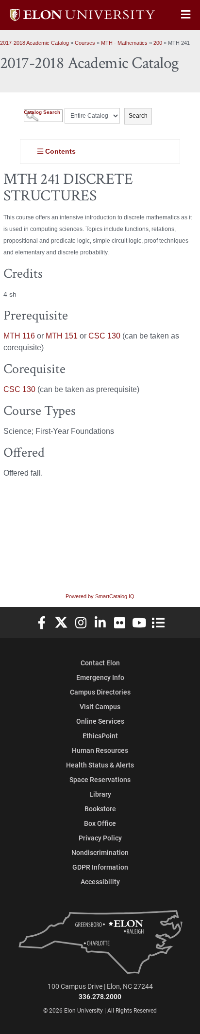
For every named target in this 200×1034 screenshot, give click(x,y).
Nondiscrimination (100, 852)
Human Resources (100, 750)
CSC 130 (104, 336)
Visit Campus (100, 706)
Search (138, 115)
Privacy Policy (100, 837)
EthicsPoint (100, 735)
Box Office (100, 823)
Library (100, 794)
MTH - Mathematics (124, 43)
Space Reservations (100, 779)
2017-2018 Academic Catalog (34, 43)
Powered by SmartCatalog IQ (100, 596)
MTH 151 (62, 336)
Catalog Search (42, 112)
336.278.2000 (100, 996)
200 (157, 43)
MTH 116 (19, 336)
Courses (85, 43)
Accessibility (100, 881)
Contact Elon (100, 662)
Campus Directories (100, 691)
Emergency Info (100, 677)
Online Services (100, 721)
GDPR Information (100, 867)
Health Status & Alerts (100, 764)
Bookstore (100, 808)
